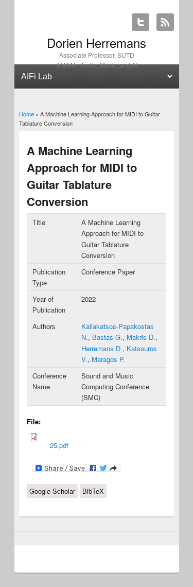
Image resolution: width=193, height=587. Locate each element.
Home (26, 114)
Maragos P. (108, 359)
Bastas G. (107, 337)
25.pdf (59, 445)
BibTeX (93, 491)
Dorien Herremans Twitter (140, 22)
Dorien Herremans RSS (165, 22)
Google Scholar (52, 491)
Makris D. (141, 337)
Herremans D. (101, 348)
